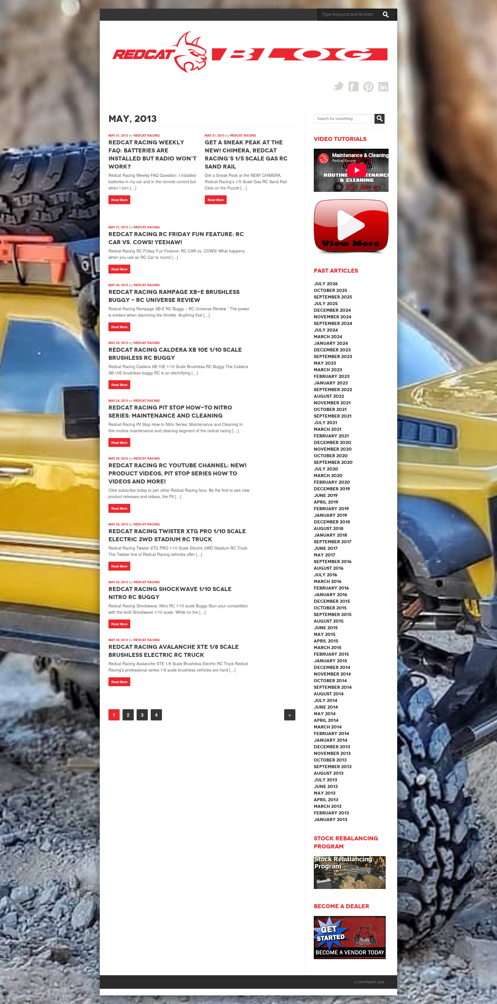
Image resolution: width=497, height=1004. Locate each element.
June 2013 (326, 786)
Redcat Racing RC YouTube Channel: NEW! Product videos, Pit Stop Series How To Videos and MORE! (177, 473)
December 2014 (332, 667)
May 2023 (325, 363)
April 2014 (326, 720)
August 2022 (329, 396)
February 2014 (331, 733)
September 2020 (333, 462)
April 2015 (326, 641)
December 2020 (332, 442)
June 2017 (326, 548)
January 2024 (331, 343)
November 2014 (332, 674)
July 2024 (326, 330)
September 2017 (332, 541)
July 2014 (325, 700)
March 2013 (327, 806)
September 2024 (333, 323)
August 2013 (328, 773)
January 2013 (330, 819)
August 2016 (328, 568)
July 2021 (325, 422)
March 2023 (328, 369)
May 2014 (325, 713)
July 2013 (325, 780)
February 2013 (331, 813)
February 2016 (331, 588)
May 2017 (324, 555)
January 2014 (330, 740)
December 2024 (332, 310)
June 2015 (326, 627)
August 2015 (328, 621)
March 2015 (327, 647)
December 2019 (332, 489)
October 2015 (330, 608)
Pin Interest (368, 86)
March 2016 (327, 581)
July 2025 (326, 303)
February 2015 (331, 654)
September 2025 (333, 297)
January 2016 (330, 594)
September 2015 (332, 614)
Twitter (338, 85)
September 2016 (332, 561)
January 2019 (330, 515)
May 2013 (324, 793)
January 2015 (330, 660)
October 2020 (331, 455)
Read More (119, 200)
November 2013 (332, 753)
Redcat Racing (146, 135)
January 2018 (330, 535)
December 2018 (332, 522)
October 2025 (330, 290)
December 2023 (332, 350)
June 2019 (326, 495)
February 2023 (331, 376)
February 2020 (332, 482)
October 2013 (330, 760)
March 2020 (328, 475)
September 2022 (333, 389)
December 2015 (332, 601)
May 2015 (324, 634)
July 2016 (325, 574)
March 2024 (328, 336)
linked (384, 86)
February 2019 (331, 508)
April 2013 (326, 799)
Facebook (354, 86)
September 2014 (333, 687)
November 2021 (332, 403)
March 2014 (328, 727)
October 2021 (330, 409)
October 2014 (330, 680)
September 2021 (332, 416)
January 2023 (331, 383)
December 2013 (332, 746)
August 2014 (329, 694)
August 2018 (328, 528)
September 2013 (332, 766)
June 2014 (326, 707)
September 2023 (333, 356)
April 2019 (326, 502)
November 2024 (332, 317)
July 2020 (326, 469)
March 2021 (327, 429)
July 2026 (326, 283)
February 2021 (331, 436)
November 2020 (333, 449)
